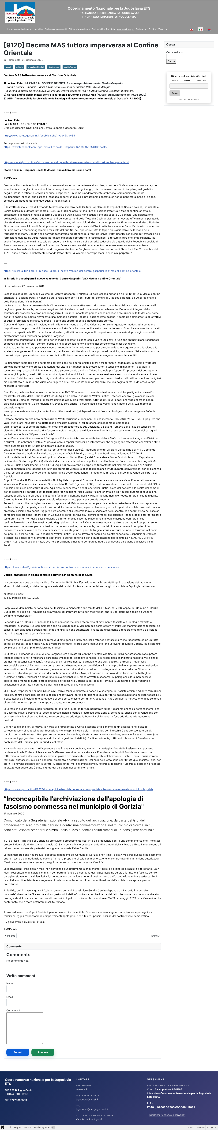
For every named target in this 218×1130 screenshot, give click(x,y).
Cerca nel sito (174, 52)
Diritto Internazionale (79, 29)
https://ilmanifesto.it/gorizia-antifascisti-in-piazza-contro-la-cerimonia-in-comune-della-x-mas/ (61, 567)
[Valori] (165, 29)
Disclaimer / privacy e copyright (167, 1114)
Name (9, 983)
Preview (43, 1052)
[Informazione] (132, 29)
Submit (18, 1052)
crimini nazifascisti (36, 67)
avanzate (201, 80)
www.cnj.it (82, 1089)
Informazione (124, 29)
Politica (152, 29)
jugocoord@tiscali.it (87, 1099)
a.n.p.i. (8, 67)
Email (9, 996)
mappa (187, 80)
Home (9, 29)
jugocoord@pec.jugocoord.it (92, 1109)
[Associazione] (30, 29)
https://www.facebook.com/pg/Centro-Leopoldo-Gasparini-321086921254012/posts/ (55, 147)
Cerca (171, 61)
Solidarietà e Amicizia (103, 29)
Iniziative (38, 29)
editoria (19, 67)
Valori (161, 29)
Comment (13, 1010)
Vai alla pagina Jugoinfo (89, 1119)
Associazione (21, 29)
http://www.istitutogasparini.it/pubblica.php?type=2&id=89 (39, 135)
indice (175, 80)
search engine (184, 99)
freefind (196, 99)
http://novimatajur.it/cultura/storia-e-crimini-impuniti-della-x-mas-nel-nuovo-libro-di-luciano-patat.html (66, 162)
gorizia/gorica (70, 67)
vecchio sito (193, 76)
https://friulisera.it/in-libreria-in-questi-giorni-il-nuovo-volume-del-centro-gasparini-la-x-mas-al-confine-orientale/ (73, 270)
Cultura (139, 29)
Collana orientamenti (56, 29)
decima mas (54, 67)
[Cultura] (145, 29)
